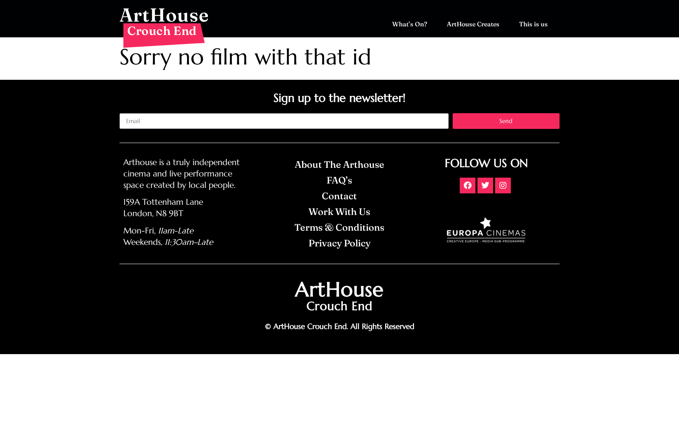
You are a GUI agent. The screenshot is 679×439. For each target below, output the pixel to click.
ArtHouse (164, 14)
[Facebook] (467, 185)
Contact (339, 196)
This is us (533, 24)
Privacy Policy (339, 243)
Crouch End (162, 30)
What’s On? (409, 24)
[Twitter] (485, 185)
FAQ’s (339, 180)
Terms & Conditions (339, 227)
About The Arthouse (339, 164)
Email (126, 110)
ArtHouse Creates (473, 24)
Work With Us (339, 211)
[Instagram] (503, 185)
